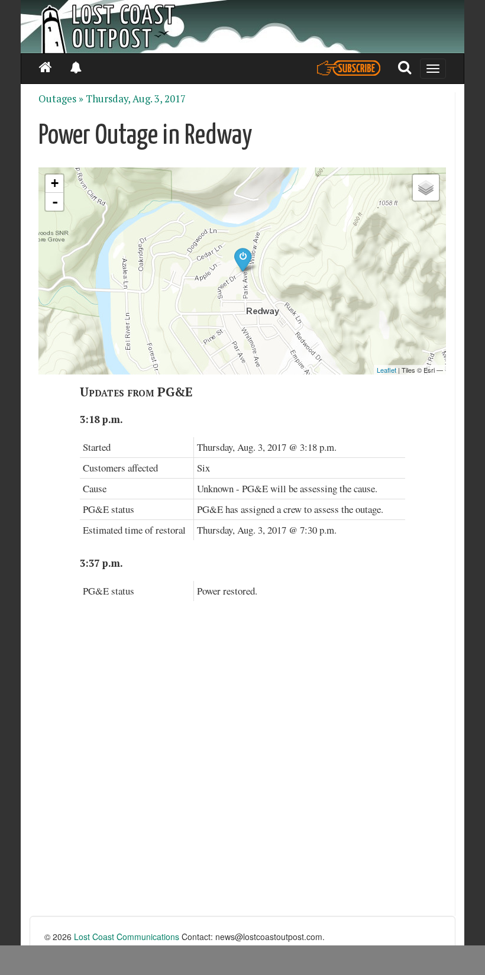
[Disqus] (242, 765)
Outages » (60, 98)
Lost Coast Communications (126, 936)
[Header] (242, 26)
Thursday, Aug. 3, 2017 (136, 98)
